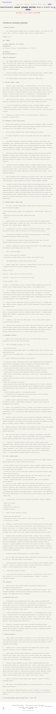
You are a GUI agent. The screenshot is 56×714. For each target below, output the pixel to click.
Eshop (49, 4)
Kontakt (24, 708)
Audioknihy (26, 4)
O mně (17, 4)
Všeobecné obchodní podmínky (18, 705)
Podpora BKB (30, 708)
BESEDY (44, 4)
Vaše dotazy (34, 4)
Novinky (40, 4)
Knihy (21, 4)
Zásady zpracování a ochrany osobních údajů (35, 705)
